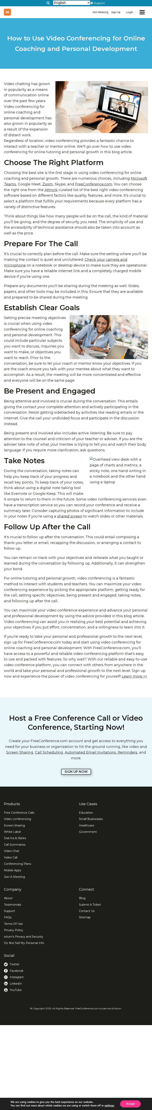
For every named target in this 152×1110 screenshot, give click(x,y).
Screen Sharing (19, 752)
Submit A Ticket (90, 904)
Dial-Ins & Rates (15, 838)
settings (109, 1105)
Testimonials (12, 904)
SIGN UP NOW (76, 772)
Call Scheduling (49, 752)
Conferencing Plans (17, 864)
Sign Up (115, 12)
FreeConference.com (93, 184)
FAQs (7, 917)
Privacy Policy (13, 930)
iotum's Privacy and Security (23, 936)
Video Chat (11, 851)
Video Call (10, 857)
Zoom (47, 184)
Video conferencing (17, 819)
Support (9, 911)
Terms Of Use (13, 924)
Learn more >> (134, 676)
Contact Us (86, 911)
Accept (130, 1104)
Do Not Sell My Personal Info (24, 943)
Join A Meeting (14, 877)
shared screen (69, 516)
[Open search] (48, 3)
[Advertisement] (76, 1067)
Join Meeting (100, 12)
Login (129, 12)
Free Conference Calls (19, 812)
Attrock (51, 190)
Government (88, 832)
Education (86, 812)
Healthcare (86, 825)
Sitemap (85, 917)
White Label (12, 832)
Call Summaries (14, 844)
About (8, 898)
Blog (82, 898)
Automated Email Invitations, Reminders (101, 752)
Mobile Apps (12, 870)
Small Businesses (91, 819)
